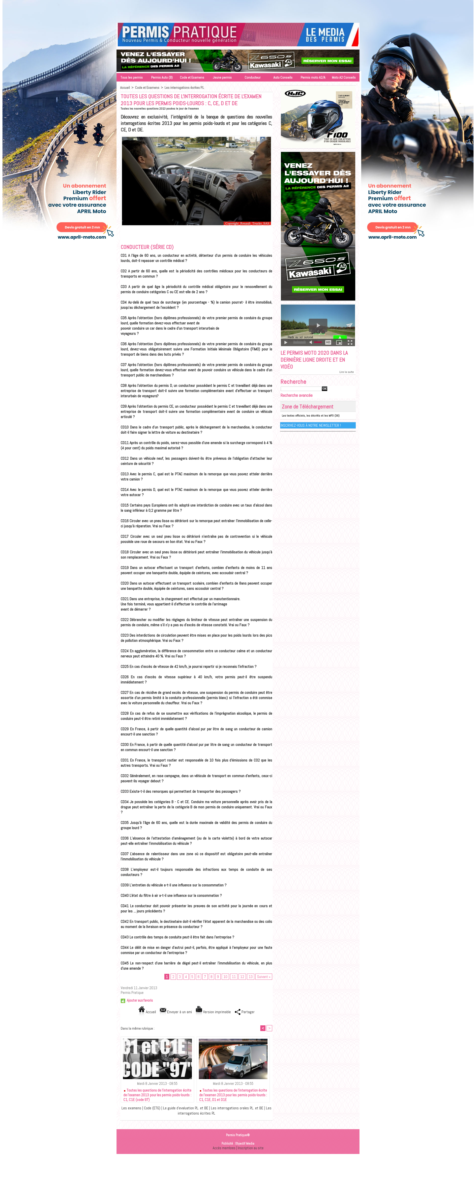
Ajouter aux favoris (140, 1000)
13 (251, 976)
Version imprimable (216, 1011)
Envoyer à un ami (179, 1011)
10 (225, 976)
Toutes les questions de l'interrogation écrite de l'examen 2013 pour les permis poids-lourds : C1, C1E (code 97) (157, 1094)
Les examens (131, 1108)
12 (242, 976)
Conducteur (253, 77)
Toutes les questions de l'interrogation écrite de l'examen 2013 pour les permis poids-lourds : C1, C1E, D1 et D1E (233, 1094)
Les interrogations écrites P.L (184, 87)
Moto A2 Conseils (344, 77)
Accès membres (224, 1148)
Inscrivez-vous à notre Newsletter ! (311, 425)
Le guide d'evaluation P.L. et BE (185, 1108)
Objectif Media (244, 1143)
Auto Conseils (283, 77)
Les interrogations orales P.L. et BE (237, 1108)
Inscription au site (251, 1148)
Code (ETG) (152, 1108)
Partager (247, 1011)
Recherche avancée (297, 395)
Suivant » (263, 976)
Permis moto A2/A (313, 77)
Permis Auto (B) (162, 77)
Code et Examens (192, 77)
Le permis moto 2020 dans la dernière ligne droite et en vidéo (314, 359)
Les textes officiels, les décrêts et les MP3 (308, 416)
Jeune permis (222, 77)
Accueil (125, 87)
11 (234, 976)
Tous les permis (131, 77)
